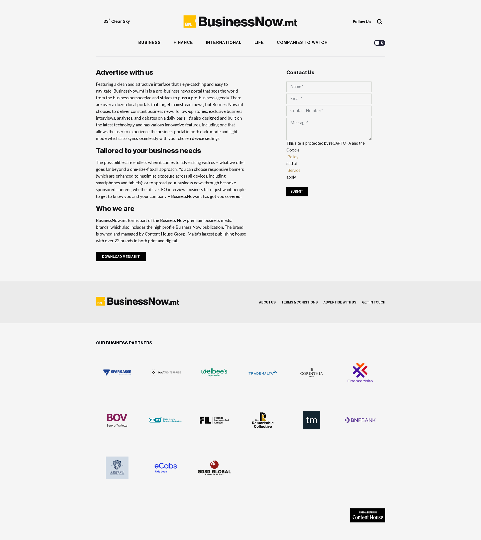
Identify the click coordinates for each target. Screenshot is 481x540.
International (224, 43)
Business (149, 43)
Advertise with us (339, 302)
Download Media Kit (121, 256)
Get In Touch (373, 302)
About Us (267, 302)
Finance (183, 43)
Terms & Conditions (299, 302)
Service (294, 171)
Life (259, 43)
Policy (293, 157)
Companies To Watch (302, 43)
